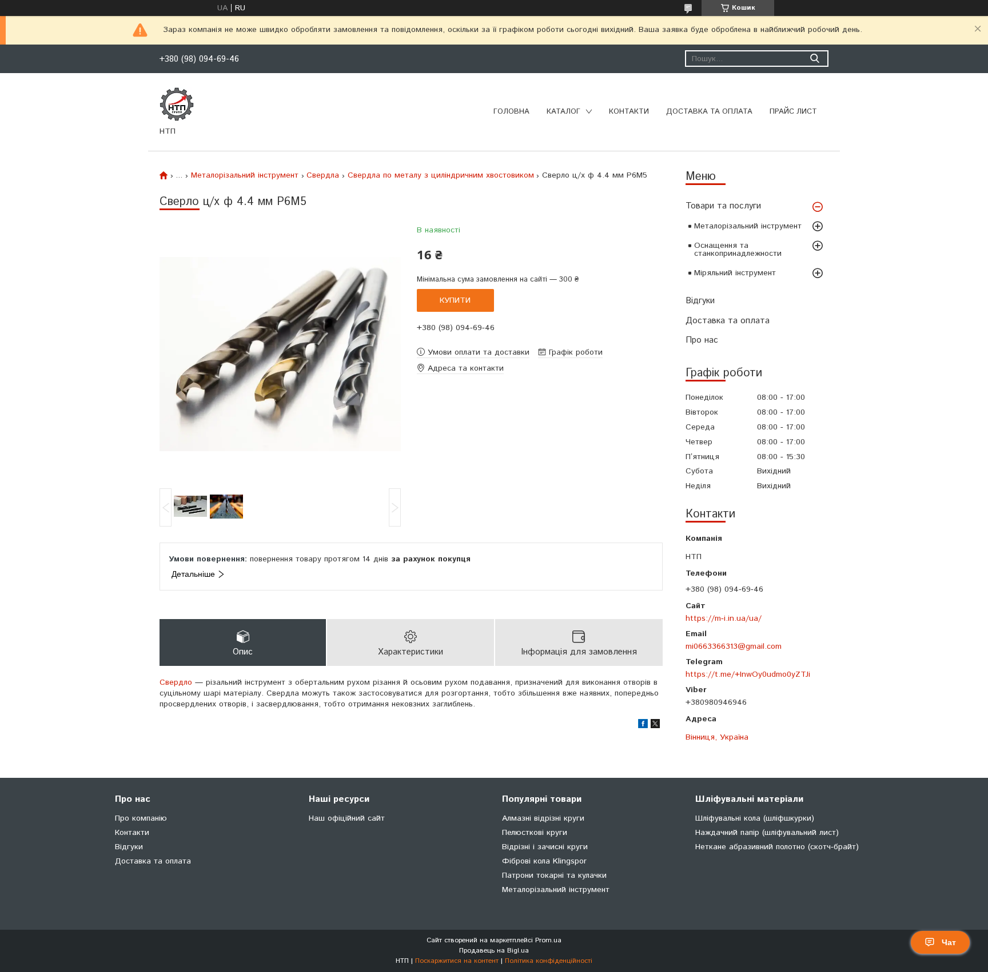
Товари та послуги (723, 206)
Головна (511, 111)
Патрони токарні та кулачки (554, 875)
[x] (655, 726)
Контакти (629, 111)
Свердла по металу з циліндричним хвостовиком (441, 175)
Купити (455, 300)
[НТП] (177, 104)
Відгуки (700, 301)
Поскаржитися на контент (457, 961)
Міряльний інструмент (735, 273)
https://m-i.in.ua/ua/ (724, 618)
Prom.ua (548, 940)
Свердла (322, 175)
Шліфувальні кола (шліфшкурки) (754, 818)
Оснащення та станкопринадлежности (738, 249)
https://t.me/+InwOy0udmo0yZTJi (748, 674)
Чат (949, 942)
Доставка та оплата (709, 111)
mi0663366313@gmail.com (734, 646)
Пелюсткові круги (534, 832)
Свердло (176, 682)
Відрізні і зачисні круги (545, 847)
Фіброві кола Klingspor (544, 861)
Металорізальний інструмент (748, 226)
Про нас (702, 340)
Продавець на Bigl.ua (494, 950)
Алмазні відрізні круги (543, 818)
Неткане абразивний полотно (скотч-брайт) (777, 847)
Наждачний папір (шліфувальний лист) (767, 832)
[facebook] (643, 726)
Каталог (563, 111)
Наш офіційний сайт (347, 818)
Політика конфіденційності (548, 961)
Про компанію (141, 818)
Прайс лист (793, 111)
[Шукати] (814, 58)
